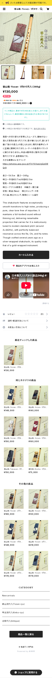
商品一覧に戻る (26, 634)
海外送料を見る (40, 129)
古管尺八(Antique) (11, 621)
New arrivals (8, 595)
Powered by (23, 651)
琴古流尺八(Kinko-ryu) (13, 612)
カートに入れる (26, 255)
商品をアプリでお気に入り (27, 266)
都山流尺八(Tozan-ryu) (13, 604)
